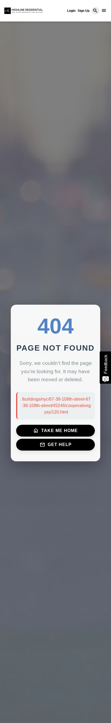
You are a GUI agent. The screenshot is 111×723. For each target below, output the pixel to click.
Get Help (56, 444)
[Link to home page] (23, 11)
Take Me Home (55, 430)
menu (104, 10)
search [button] (95, 11)
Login (71, 11)
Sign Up (83, 11)
